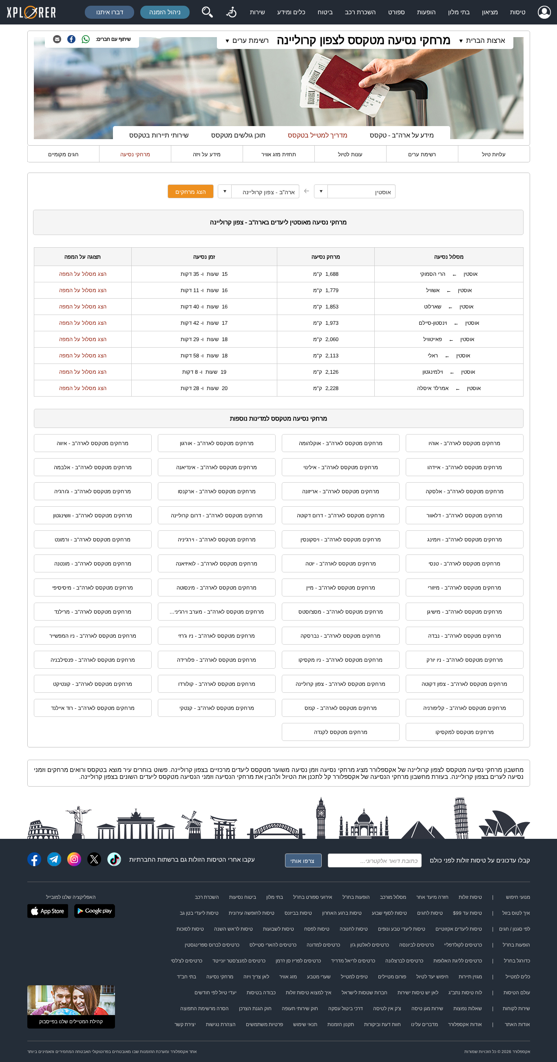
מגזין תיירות (470, 977)
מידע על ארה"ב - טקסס (402, 135)
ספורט (396, 12)
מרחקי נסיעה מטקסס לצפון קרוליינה (364, 40)
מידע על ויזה (207, 154)
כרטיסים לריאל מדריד (353, 961)
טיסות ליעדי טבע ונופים (401, 929)
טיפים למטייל (354, 977)
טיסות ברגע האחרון (342, 913)
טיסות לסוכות (190, 929)
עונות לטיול (350, 154)
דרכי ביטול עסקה (345, 1008)
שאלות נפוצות (467, 1008)
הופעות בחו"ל (356, 897)
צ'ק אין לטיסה (387, 1008)
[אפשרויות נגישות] (231, 12)
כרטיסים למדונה (323, 945)
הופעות (426, 12)
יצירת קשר (185, 1024)
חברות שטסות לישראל (364, 992)
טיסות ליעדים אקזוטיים (458, 929)
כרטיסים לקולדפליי (463, 945)
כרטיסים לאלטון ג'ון (369, 945)
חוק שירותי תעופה (300, 1008)
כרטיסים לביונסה (416, 945)
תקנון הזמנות (340, 1024)
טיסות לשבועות (278, 929)
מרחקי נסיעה (135, 154)
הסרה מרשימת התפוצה (204, 1008)
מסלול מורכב (393, 897)
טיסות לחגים (430, 913)
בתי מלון (459, 12)
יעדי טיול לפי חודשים (216, 992)
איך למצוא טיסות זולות (309, 992)
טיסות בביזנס (298, 913)
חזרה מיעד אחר (432, 897)
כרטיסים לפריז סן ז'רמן (298, 961)
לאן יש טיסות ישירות (418, 992)
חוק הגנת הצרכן (255, 1008)
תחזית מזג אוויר (278, 154)
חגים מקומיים (63, 154)
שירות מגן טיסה (427, 1008)
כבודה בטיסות (261, 992)
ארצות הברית (485, 40)
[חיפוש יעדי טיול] (207, 12)
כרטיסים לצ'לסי (186, 961)
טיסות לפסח (316, 929)
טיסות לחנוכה (354, 929)
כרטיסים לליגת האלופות (457, 961)
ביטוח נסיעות (242, 897)
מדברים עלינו (424, 1024)
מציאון (490, 12)
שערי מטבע (319, 977)
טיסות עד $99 (467, 913)
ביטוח (325, 12)
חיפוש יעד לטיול (432, 977)
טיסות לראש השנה (233, 929)
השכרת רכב (360, 12)
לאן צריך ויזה (256, 977)
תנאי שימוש (305, 1024)
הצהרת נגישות (221, 1024)
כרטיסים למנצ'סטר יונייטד (238, 961)
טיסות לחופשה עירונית (251, 913)
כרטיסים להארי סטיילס (273, 945)
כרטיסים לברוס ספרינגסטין (212, 945)
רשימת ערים (422, 154)
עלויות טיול (494, 154)
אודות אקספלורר (465, 1024)
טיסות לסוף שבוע (389, 913)
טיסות (518, 12)
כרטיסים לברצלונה (404, 961)
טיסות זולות (471, 860)
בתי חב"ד (186, 977)
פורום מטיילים (392, 977)
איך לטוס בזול (516, 913)
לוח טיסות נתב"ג (465, 992)
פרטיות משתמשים (264, 1024)
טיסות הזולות (205, 859)
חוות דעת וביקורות (382, 1024)
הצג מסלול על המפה (82, 274)
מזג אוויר (288, 977)
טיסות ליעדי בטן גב (199, 913)
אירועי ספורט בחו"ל (312, 897)
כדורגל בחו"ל (517, 961)
